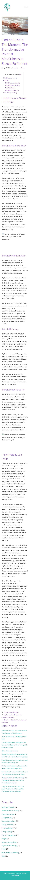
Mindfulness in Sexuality (12, 83)
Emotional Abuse (7, 828)
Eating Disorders (7, 825)
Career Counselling (8, 814)
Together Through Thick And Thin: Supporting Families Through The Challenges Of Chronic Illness (13, 788)
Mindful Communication (12, 85)
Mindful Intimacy (10, 88)
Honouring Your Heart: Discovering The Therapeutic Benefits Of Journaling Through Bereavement (14, 780)
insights (4, 839)
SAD (3, 856)
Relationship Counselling (10, 853)
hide (20, 74)
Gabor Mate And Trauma (10, 751)
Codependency (7, 818)
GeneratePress (15, 875)
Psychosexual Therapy (11, 712)
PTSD (4, 849)
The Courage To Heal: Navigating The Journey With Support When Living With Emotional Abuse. (14, 745)
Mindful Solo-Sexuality (12, 90)
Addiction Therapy (8, 807)
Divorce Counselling (8, 821)
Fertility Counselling (9, 835)
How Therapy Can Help (10, 93)
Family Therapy (7, 832)
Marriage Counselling (9, 842)
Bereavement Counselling (10, 811)
